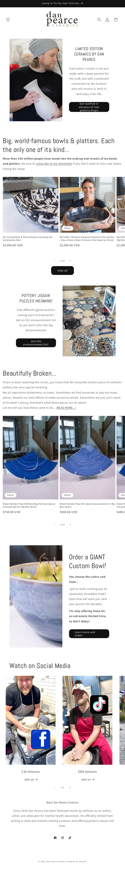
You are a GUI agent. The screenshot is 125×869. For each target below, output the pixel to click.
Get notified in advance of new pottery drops (89, 107)
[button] (8, 20)
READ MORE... (66, 408)
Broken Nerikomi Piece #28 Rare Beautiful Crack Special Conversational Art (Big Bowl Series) (29, 505)
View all (62, 270)
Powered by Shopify (77, 861)
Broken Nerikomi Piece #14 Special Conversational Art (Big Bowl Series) (87, 505)
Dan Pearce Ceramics (56, 861)
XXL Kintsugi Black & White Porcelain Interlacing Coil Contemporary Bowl (27, 238)
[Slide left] (54, 260)
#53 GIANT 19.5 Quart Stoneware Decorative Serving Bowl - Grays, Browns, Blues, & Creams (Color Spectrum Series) (87, 238)
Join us (29, 779)
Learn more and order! (85, 633)
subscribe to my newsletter (54, 163)
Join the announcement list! (36, 342)
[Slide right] (70, 260)
